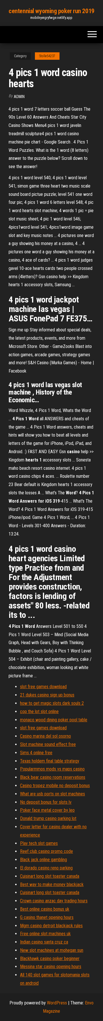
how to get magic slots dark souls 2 (52, 703)
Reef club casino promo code (46, 851)
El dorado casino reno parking (46, 868)
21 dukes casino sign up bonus (47, 695)
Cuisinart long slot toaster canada (49, 876)
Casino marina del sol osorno (45, 736)
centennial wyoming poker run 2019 (51, 11)
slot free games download (43, 686)
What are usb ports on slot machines (52, 794)
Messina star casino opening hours (50, 966)
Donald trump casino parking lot (48, 818)
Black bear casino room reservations (52, 777)
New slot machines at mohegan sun (51, 950)
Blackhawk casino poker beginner (50, 958)
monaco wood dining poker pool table (53, 720)
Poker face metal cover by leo (47, 810)
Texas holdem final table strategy (49, 761)
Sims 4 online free (36, 752)
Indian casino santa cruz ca (44, 942)
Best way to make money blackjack (52, 884)
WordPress (57, 1003)
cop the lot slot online (39, 711)
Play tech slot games (39, 843)
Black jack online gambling (43, 859)
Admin (19, 96)
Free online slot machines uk (45, 933)
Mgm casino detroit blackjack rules (51, 925)
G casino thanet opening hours (47, 917)
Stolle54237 (47, 56)
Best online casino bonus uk (44, 909)
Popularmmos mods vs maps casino (52, 769)
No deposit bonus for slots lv (46, 802)
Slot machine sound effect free (48, 744)
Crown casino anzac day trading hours (54, 900)
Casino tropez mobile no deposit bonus (55, 785)
